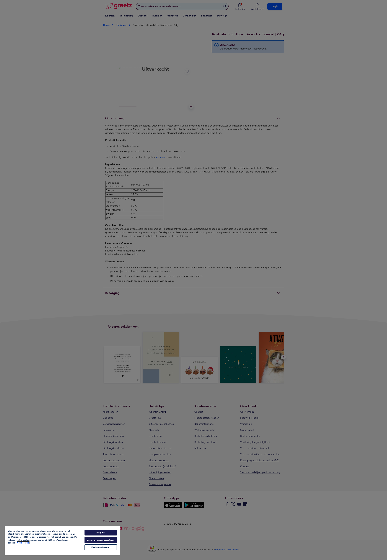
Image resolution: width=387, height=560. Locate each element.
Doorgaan (100, 532)
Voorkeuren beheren (100, 547)
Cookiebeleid (23, 543)
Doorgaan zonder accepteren (100, 540)
